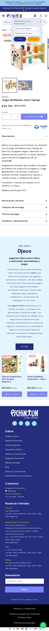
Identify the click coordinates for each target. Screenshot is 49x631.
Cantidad (5, 112)
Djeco (5, 97)
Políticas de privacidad (24, 623)
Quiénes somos (12, 436)
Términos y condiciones (24, 608)
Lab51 (35, 599)
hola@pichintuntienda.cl (15, 488)
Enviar (24, 589)
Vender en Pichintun (13, 441)
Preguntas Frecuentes (14, 458)
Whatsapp (12, 491)
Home (4, 30)
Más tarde (34, 39)
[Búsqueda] (44, 22)
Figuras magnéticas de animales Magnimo (12, 379)
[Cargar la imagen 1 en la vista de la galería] (9, 85)
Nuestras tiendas (17, 503)
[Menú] (4, 15)
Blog (7, 467)
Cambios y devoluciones (15, 454)
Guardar (20, 39)
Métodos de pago (12, 463)
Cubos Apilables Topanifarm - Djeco (36, 378)
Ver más (24, 347)
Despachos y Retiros (14, 450)
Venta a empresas (12, 445)
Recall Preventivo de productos (18, 476)
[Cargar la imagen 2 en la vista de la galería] (25, 85)
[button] (46, 16)
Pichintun (20, 599)
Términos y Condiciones (15, 472)
